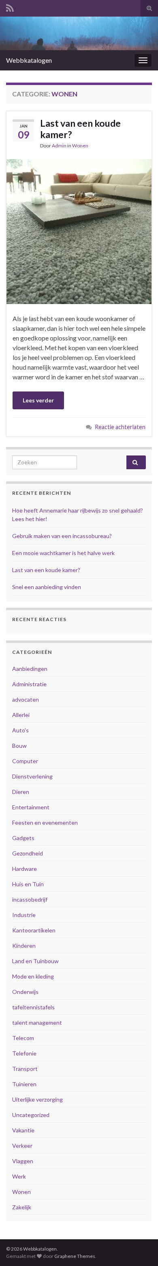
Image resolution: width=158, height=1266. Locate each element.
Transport (25, 1068)
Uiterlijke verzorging (37, 1099)
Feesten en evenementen (45, 822)
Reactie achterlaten (120, 426)
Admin (59, 146)
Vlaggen (22, 1160)
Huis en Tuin (28, 884)
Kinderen (24, 945)
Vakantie (23, 1130)
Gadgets (23, 837)
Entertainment (30, 807)
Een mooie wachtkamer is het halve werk (63, 552)
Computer (25, 760)
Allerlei (21, 714)
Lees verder (38, 400)
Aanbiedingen (29, 668)
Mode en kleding (33, 976)
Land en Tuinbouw (35, 960)
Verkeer (22, 1145)
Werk (19, 1176)
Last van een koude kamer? (80, 128)
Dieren (20, 791)
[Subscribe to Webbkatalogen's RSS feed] (10, 7)
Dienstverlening (32, 776)
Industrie (24, 914)
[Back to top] (140, 1248)
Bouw (19, 745)
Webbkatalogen (29, 60)
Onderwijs (25, 991)
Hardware (24, 868)
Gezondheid (27, 853)
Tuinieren (24, 1084)
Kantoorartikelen (34, 930)
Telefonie (24, 1053)
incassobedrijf (29, 899)
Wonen (80, 146)
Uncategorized (30, 1114)
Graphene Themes (74, 1256)
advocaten (25, 699)
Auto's (20, 730)
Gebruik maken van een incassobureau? (62, 535)
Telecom (23, 1037)
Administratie (29, 684)
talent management (37, 1022)
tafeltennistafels (33, 1007)
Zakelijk (21, 1207)
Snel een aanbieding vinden (46, 586)
